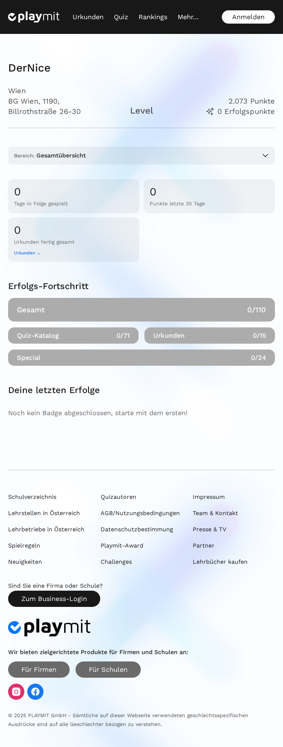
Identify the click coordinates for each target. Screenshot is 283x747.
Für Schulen (108, 669)
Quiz (121, 17)
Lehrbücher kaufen (220, 561)
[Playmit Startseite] (33, 17)
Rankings (153, 17)
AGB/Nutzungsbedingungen (140, 513)
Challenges (116, 561)
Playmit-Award (122, 545)
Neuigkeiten (25, 561)
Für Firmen (38, 669)
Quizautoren (118, 496)
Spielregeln (24, 545)
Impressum (209, 496)
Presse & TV (209, 529)
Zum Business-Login (54, 598)
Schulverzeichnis (32, 496)
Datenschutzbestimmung (137, 529)
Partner (203, 545)
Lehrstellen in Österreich (44, 513)
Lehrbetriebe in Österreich (46, 529)
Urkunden (88, 17)
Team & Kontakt (215, 513)
